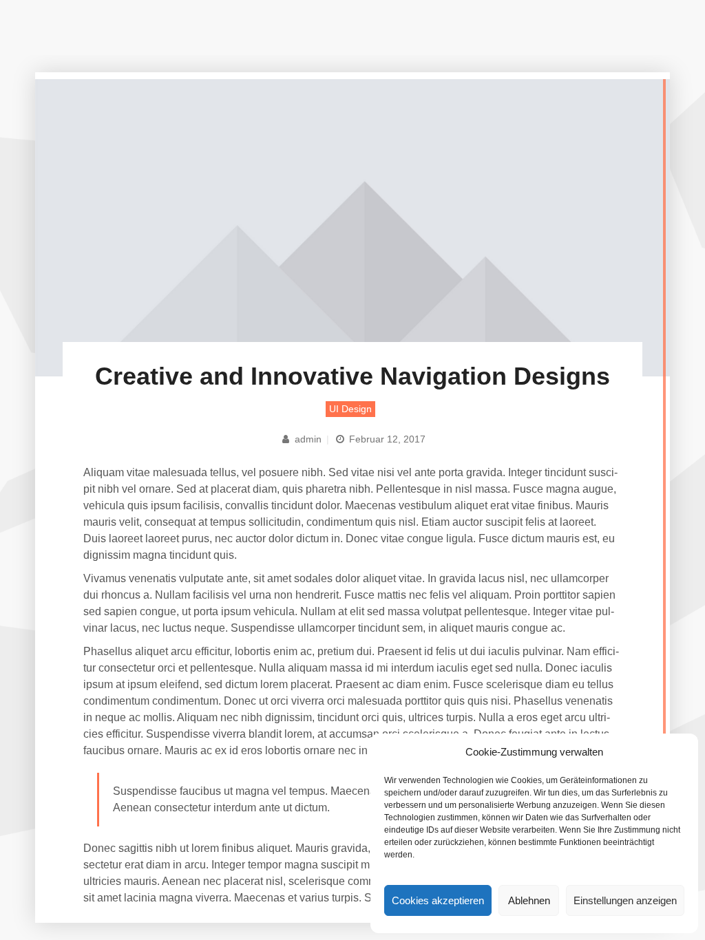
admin (307, 439)
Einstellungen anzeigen (625, 900)
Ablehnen (529, 900)
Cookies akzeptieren (438, 900)
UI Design (350, 408)
